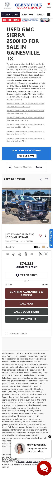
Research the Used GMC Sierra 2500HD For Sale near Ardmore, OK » (25, 118)
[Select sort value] (46, 178)
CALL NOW (26, 303)
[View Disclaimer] (31, 254)
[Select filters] (41, 179)
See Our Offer (26, 156)
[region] (26, 284)
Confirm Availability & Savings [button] (26, 293)
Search (39, 167)
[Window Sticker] (46, 254)
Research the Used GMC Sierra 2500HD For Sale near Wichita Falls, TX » (25, 125)
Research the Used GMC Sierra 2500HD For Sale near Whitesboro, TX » (25, 105)
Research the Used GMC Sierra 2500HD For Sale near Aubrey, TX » (25, 139)
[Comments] (41, 254)
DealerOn (21, 462)
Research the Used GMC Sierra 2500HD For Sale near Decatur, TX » (25, 132)
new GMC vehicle (19, 96)
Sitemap (29, 462)
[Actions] (45, 235)
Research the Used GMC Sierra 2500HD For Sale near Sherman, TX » (25, 112)
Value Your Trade (26, 311)
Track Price (28, 275)
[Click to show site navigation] (49, 14)
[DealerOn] (9, 458)
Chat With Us (26, 319)
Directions (27, 14)
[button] (10, 14)
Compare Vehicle (18, 333)
